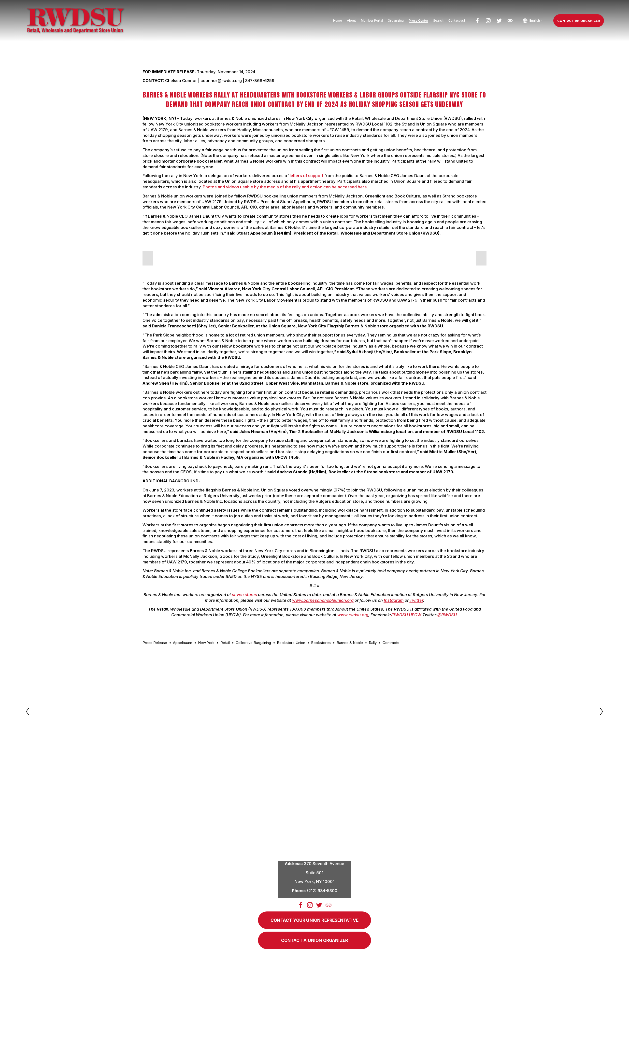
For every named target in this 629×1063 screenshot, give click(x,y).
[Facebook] (477, 21)
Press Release (155, 642)
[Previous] (30, 711)
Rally (373, 642)
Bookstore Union (291, 642)
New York (206, 642)
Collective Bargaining (253, 642)
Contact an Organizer (578, 21)
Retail (225, 642)
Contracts (391, 642)
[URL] (510, 21)
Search (438, 20)
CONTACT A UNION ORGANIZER (314, 940)
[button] (148, 258)
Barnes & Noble (350, 642)
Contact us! (456, 20)
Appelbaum (182, 642)
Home (337, 20)
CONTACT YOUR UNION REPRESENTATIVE (314, 920)
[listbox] (533, 21)
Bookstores (321, 642)
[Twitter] (499, 21)
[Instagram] (488, 21)
